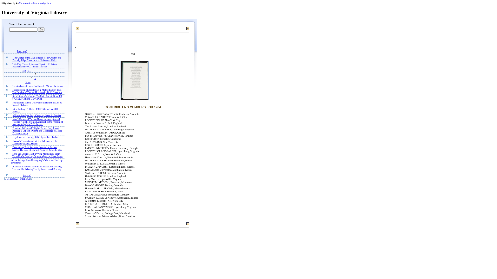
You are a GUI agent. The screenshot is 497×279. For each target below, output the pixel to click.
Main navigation (42, 3)
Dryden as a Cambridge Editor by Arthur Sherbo (35, 137)
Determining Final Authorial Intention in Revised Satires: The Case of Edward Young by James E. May (37, 148)
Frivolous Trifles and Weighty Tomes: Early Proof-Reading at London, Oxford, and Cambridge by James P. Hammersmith (37, 131)
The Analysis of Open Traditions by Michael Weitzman (37, 86)
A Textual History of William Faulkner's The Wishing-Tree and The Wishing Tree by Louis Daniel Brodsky (37, 167)
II (35, 78)
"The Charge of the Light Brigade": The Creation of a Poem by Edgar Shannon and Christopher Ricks (36, 59)
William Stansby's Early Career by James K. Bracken (37, 115)
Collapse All (12, 179)
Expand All (25, 179)
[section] (27, 175)
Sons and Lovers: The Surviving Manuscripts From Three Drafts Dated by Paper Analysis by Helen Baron (37, 155)
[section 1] (26, 71)
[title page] (22, 51)
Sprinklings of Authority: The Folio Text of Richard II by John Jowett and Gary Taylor (37, 97)
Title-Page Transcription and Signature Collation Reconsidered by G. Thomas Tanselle (34, 65)
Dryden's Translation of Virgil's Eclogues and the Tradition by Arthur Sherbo (34, 142)
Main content (26, 3)
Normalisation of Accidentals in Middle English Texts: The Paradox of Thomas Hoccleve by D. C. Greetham (37, 91)
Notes (27, 82)
